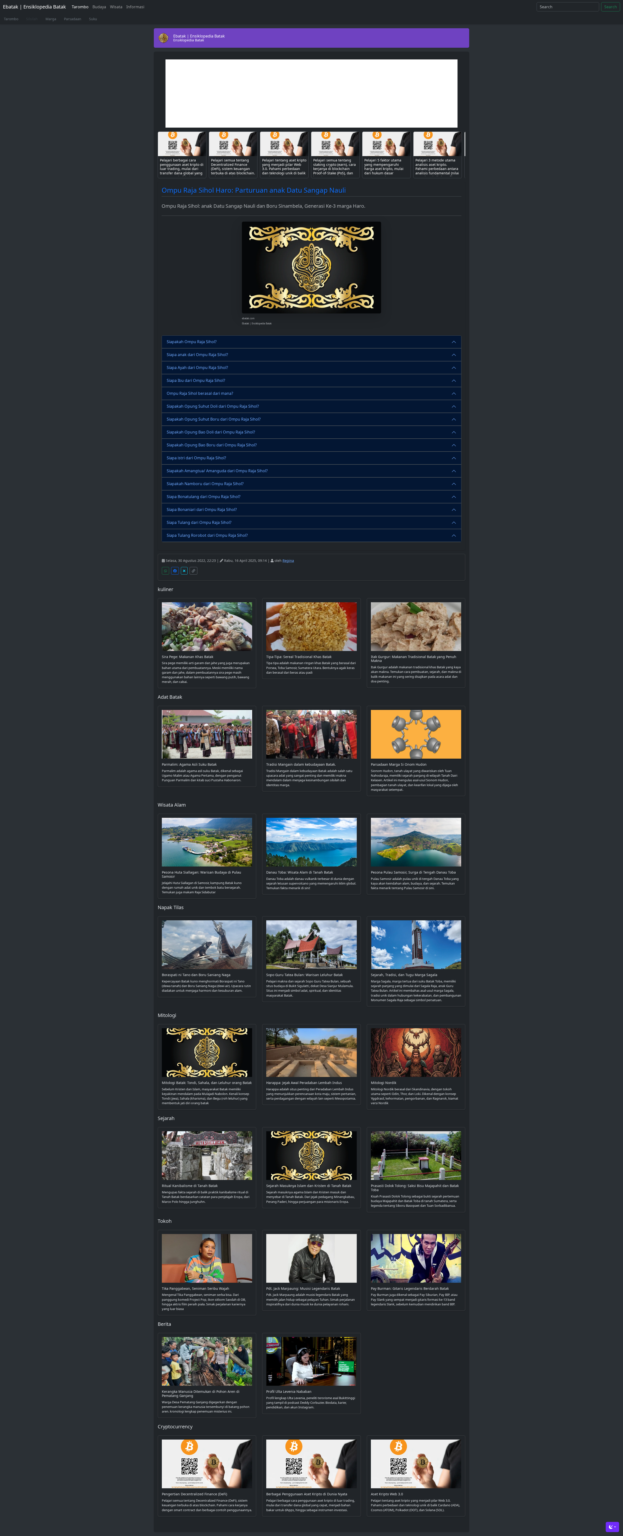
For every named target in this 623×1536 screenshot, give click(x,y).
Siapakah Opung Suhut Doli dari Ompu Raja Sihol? (213, 406)
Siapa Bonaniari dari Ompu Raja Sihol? (202, 509)
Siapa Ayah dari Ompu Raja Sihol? (197, 367)
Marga (51, 19)
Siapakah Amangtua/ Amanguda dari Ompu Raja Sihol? (217, 470)
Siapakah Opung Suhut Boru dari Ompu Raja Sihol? (214, 419)
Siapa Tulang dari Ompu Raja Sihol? (199, 522)
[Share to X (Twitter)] (184, 571)
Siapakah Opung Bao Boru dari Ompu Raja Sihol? (212, 445)
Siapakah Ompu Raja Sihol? (192, 341)
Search (610, 6)
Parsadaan (72, 19)
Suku (93, 19)
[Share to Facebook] (175, 571)
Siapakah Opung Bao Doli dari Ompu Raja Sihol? (211, 432)
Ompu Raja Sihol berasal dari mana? (200, 393)
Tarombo (80, 6)
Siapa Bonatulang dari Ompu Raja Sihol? (203, 496)
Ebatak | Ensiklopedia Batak (34, 6)
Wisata (116, 6)
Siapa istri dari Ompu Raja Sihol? (196, 458)
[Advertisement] (311, 93)
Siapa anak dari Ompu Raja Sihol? (197, 354)
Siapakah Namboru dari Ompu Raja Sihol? (205, 483)
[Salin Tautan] (193, 571)
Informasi (135, 6)
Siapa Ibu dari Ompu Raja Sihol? (196, 380)
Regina (288, 560)
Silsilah (32, 19)
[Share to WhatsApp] (165, 571)
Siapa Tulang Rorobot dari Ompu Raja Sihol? (207, 535)
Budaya (99, 6)
